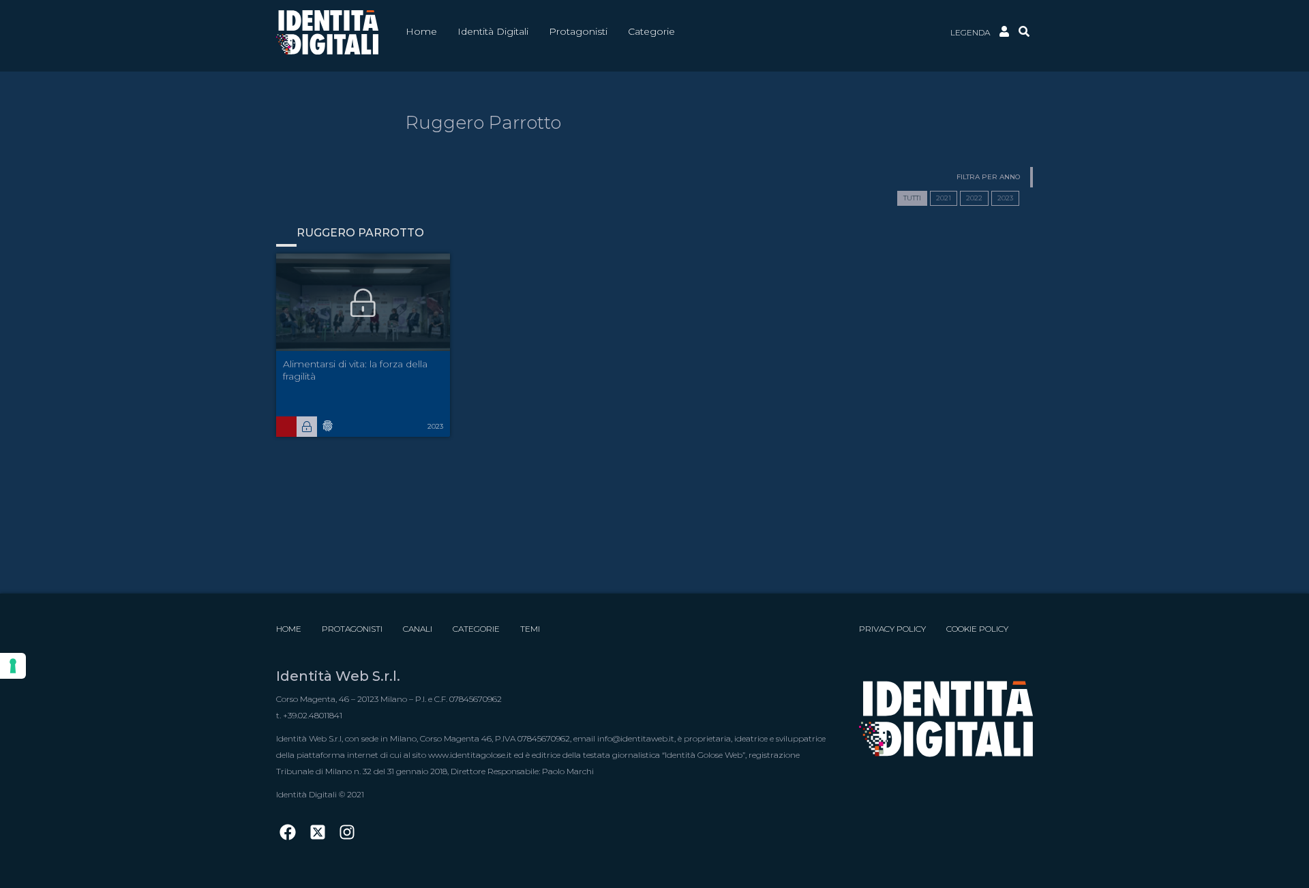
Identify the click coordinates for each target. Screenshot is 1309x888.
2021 (943, 198)
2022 (974, 198)
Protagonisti (352, 629)
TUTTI (912, 198)
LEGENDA (970, 32)
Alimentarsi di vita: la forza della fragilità (355, 370)
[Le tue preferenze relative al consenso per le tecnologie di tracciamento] (13, 666)
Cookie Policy (977, 629)
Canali (417, 629)
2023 (1005, 198)
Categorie (476, 629)
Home (288, 629)
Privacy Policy (892, 629)
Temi (530, 629)
